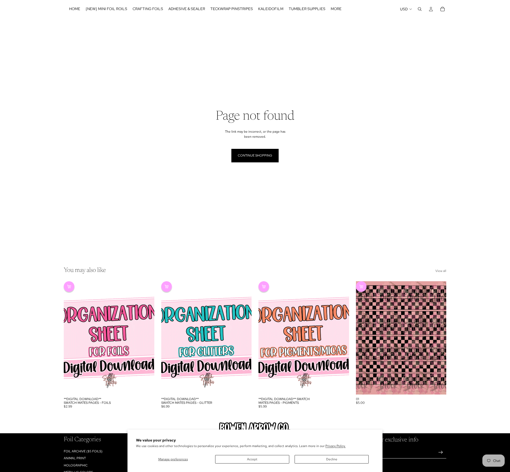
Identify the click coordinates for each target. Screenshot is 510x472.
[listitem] (336, 9)
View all (440, 271)
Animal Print (75, 458)
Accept (252, 459)
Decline (331, 459)
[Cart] (442, 9)
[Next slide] (146, 338)
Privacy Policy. (335, 446)
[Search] (420, 9)
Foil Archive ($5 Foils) (83, 451)
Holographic (76, 465)
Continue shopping (255, 155)
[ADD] (146, 386)
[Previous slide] (72, 338)
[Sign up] (440, 452)
